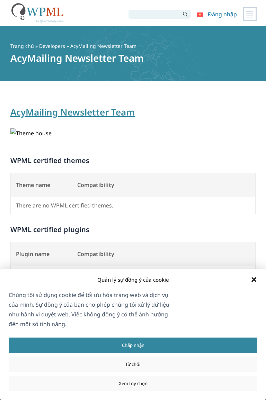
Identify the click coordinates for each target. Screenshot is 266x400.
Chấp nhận (133, 345)
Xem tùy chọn (133, 383)
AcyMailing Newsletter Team (72, 112)
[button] (253, 279)
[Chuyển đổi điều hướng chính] (250, 14)
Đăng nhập (222, 14)
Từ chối (133, 364)
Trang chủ (22, 46)
